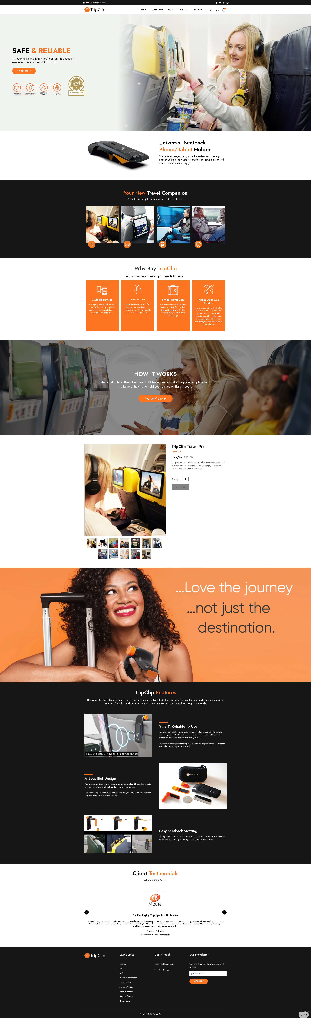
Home (143, 9)
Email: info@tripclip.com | (96, 2)
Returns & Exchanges (128, 977)
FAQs (170, 9)
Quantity (175, 479)
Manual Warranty (126, 987)
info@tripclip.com (167, 964)
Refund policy (125, 1000)
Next (224, 912)
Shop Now (24, 71)
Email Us (198, 9)
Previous (86, 912)
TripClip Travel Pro (188, 447)
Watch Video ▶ (155, 398)
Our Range (157, 9)
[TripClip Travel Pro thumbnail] (92, 543)
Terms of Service (126, 991)
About (121, 968)
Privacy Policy (125, 982)
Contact (183, 9)
